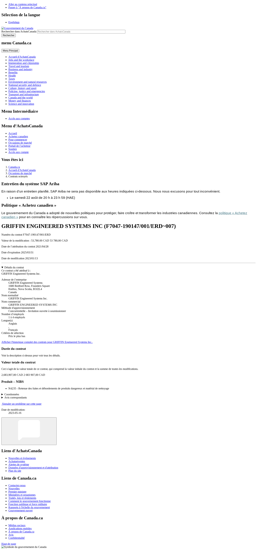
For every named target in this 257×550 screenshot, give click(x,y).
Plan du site (14, 470)
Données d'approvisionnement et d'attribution (33, 467)
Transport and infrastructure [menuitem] (23, 94)
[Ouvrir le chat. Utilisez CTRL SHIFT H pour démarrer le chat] (29, 431)
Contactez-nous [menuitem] (17, 485)
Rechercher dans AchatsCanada (18, 31)
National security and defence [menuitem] (24, 85)
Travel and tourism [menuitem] (18, 66)
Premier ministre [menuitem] (17, 491)
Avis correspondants (15, 397)
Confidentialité (16, 537)
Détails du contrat (14, 267)
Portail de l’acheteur (19, 145)
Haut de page (8, 543)
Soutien (12, 149)
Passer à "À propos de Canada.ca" (27, 7)
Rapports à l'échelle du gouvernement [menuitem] (29, 507)
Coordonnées (11, 394)
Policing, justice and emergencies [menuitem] (26, 91)
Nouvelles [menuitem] (14, 488)
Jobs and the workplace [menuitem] (21, 59)
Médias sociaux (17, 525)
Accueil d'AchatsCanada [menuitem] (22, 56)
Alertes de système (18, 464)
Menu (10, 50)
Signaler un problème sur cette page (21, 403)
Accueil (12, 133)
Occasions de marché (20, 142)
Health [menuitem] (12, 75)
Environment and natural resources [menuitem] (27, 81)
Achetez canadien (18, 136)
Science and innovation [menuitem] (21, 103)
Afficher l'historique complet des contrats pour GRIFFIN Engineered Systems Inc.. (47, 342)
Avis (10, 534)
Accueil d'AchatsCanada (22, 170)
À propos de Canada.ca (21, 531)
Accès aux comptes (19, 118)
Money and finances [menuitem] (19, 100)
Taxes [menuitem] (11, 78)
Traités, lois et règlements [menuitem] (22, 497)
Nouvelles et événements (22, 458)
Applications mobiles (20, 528)
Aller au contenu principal (22, 4)
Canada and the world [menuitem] (20, 97)
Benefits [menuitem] (12, 72)
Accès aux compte (18, 152)
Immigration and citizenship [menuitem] (23, 63)
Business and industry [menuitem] (20, 69)
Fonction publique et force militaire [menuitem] (27, 504)
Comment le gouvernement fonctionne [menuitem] (29, 501)
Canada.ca (14, 166)
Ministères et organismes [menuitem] (21, 494)
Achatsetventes (16, 461)
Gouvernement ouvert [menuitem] (20, 510)
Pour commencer (17, 139)
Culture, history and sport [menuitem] (22, 88)
